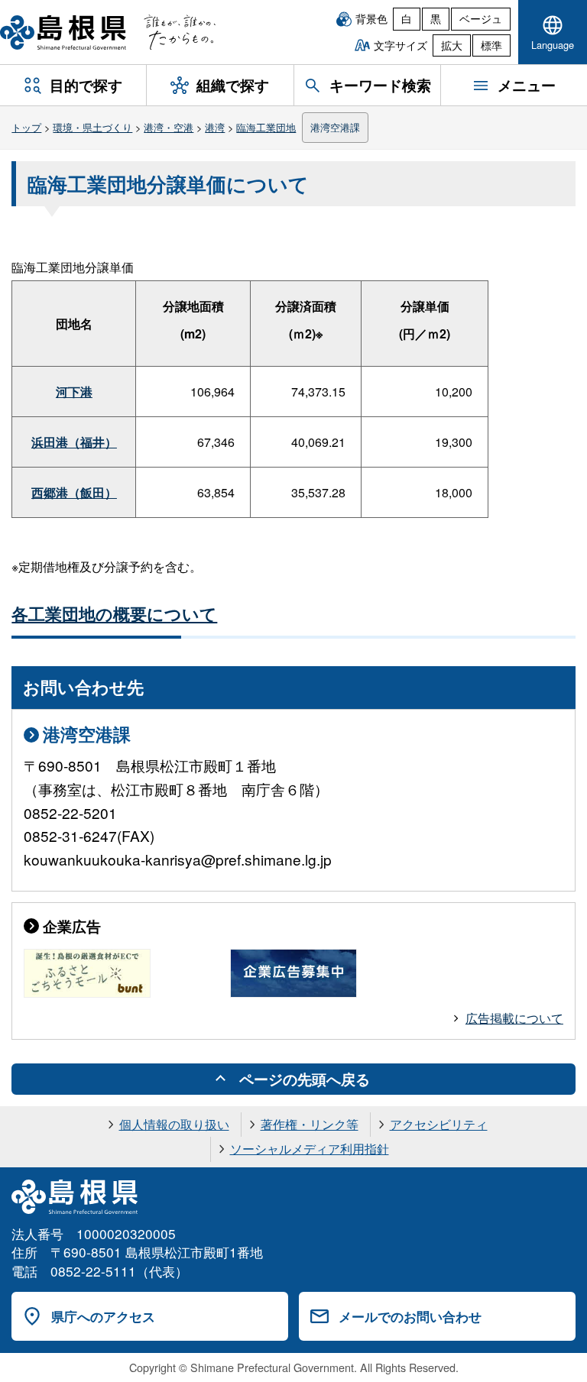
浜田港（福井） (74, 442)
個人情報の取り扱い (174, 1124)
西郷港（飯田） (74, 492)
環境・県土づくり (92, 127)
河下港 (74, 391)
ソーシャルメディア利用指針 (309, 1148)
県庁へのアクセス (103, 1316)
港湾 (215, 127)
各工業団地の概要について (114, 613)
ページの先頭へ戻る (304, 1078)
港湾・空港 (168, 127)
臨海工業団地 (266, 127)
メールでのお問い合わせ (410, 1316)
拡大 (451, 45)
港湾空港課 (335, 127)
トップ (26, 127)
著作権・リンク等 (309, 1124)
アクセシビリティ (439, 1124)
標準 (491, 45)
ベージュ (480, 18)
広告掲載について (514, 1018)
